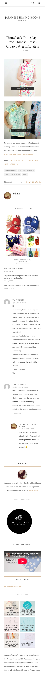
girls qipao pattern (12, 174)
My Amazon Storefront (13, 586)
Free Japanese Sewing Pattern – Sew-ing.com (21, 285)
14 (32, 160)
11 (25, 160)
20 (9, 164)
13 (30, 160)
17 (39, 160)
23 (17, 164)
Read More (33, 490)
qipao (25, 174)
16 (37, 160)
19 (7, 164)
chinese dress (10, 170)
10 (23, 160)
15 (35, 160)
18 (5, 164)
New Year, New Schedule (13, 268)
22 (14, 164)
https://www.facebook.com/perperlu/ (18, 154)
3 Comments (8, 182)
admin (16, 193)
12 (28, 160)
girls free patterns (26, 170)
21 (12, 164)
